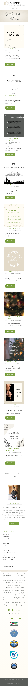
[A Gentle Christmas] (14, 259)
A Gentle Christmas (12, 271)
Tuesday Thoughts (7, 564)
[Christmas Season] (14, 349)
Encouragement (6, 536)
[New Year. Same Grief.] (14, 215)
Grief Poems (5, 545)
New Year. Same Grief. (13, 228)
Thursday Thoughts (7, 562)
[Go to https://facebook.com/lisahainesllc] (8, 618)
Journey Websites (17, 683)
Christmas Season (11, 362)
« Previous (6, 473)
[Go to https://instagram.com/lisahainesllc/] (16, 618)
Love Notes (5, 550)
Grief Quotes (5, 548)
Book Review (5, 534)
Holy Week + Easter (12, 49)
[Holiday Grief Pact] (14, 392)
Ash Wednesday (10, 95)
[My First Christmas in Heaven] (14, 304)
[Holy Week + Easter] (14, 36)
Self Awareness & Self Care (9, 557)
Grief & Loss (7, 50)
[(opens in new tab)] (14, 624)
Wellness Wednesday (7, 566)
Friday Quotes (6, 538)
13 (23, 473)
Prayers (6, 52)
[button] (10, 64)
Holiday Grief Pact (11, 405)
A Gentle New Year (12, 185)
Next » (14, 476)
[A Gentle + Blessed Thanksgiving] (14, 435)
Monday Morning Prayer (15, 50)
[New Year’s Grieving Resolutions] (14, 125)
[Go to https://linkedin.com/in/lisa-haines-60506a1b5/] (12, 618)
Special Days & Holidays (13, 52)
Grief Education (14, 142)
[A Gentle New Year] (14, 172)
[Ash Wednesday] (14, 82)
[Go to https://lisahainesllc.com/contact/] (19, 618)
